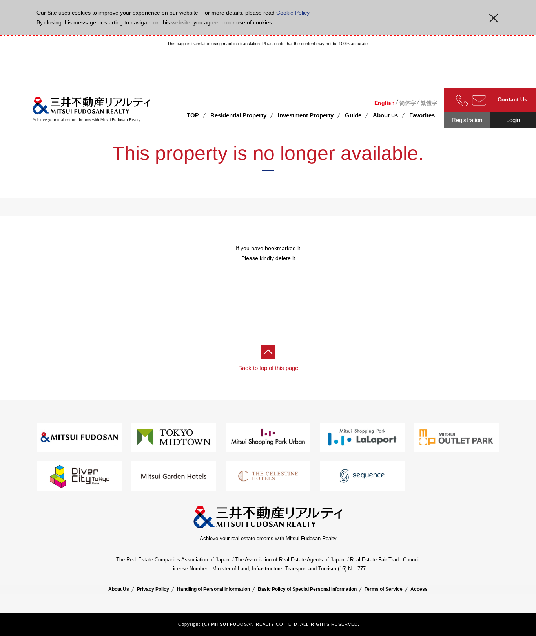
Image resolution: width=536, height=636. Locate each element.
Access (419, 589)
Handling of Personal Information (213, 589)
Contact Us (512, 99)
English (384, 103)
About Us (118, 589)
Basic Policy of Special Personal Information (307, 589)
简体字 (407, 103)
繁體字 (429, 103)
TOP (193, 115)
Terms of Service (384, 589)
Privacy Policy (153, 589)
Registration (467, 120)
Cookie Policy (292, 12)
